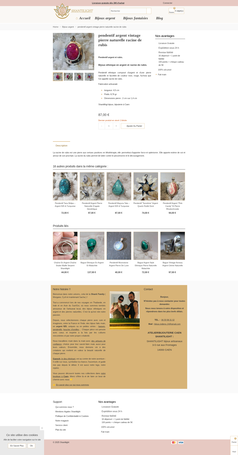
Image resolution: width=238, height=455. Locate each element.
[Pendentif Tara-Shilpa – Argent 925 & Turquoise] (65, 186)
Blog (159, 18)
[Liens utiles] (177, 3)
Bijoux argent (105, 18)
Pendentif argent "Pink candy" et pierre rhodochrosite (172, 206)
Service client (61, 425)
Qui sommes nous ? (64, 407)
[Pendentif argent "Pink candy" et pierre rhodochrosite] (172, 186)
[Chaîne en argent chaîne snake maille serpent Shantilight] (65, 246)
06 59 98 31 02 (168, 320)
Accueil (84, 18)
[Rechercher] (148, 11)
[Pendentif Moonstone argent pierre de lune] (119, 246)
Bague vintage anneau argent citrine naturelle (172, 264)
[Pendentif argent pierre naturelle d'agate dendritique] (92, 186)
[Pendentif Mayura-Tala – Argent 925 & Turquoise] (119, 186)
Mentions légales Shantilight (67, 411)
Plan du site (60, 430)
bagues (101, 326)
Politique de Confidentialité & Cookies (72, 416)
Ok (31, 446)
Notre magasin (62, 420)
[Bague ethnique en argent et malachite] (92, 246)
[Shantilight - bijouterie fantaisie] (73, 11)
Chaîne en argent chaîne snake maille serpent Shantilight (65, 265)
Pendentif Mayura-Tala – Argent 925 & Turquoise (119, 204)
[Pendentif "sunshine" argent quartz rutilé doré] (146, 186)
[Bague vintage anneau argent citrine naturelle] (172, 246)
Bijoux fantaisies (136, 18)
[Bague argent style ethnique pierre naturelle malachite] (146, 246)
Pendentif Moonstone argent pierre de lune (119, 264)
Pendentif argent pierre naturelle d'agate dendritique (92, 206)
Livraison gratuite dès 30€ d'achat (108, 3)
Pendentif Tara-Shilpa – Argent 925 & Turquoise (65, 204)
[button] (179, 166)
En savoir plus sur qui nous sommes (72, 385)
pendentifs (57, 329)
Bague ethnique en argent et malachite (92, 264)
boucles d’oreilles (71, 329)
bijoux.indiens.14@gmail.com (167, 324)
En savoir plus (17, 446)
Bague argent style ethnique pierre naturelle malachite (146, 265)
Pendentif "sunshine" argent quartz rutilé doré (145, 204)
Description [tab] (61, 145)
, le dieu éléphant (64, 359)
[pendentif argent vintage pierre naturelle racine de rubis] (91, 67)
